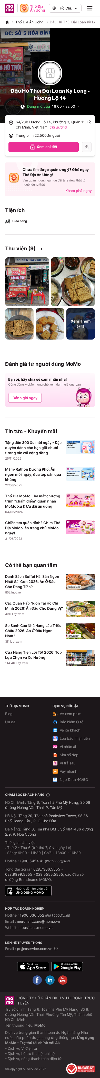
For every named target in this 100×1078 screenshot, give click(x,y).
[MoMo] (7, 22)
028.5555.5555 (49, 874)
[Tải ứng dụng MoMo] (33, 966)
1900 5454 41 (32, 861)
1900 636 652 (45, 915)
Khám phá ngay (78, 190)
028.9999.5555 (18, 874)
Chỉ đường (58, 127)
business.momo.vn (37, 927)
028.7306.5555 (46, 869)
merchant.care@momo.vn (38, 921)
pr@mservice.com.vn (34, 948)
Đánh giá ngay (25, 398)
